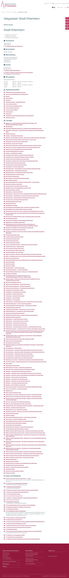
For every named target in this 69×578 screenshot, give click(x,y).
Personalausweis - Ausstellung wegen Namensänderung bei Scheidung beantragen (25, 352)
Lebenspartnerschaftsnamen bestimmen (15, 313)
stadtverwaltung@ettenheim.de (12, 70)
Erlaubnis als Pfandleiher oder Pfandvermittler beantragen (19, 227)
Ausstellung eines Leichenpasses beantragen (16, 164)
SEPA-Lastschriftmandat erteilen (13, 392)
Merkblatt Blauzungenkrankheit (14, 519)
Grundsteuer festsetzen (11, 273)
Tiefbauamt (8, 113)
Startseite (3, 12)
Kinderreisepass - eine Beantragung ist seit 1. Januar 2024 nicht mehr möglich (24, 301)
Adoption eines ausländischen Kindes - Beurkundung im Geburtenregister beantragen (26, 137)
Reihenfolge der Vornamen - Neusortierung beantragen (19, 367)
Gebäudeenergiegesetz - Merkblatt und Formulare (19, 507)
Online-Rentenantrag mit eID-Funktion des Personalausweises (21, 525)
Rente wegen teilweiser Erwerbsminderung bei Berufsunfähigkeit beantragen (24, 386)
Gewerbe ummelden (10, 265)
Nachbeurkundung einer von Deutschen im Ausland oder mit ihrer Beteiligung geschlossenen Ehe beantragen (24, 336)
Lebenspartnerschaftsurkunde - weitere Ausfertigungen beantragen (22, 315)
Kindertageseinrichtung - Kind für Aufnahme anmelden (18, 303)
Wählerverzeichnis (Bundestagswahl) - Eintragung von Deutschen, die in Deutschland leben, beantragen (25, 435)
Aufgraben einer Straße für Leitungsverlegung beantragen (19, 155)
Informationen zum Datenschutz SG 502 (16, 517)
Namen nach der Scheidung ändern (14, 340)
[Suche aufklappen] (67, 18)
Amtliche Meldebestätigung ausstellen (15, 151)
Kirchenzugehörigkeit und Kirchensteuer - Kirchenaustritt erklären (21, 305)
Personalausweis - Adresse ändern (14, 348)
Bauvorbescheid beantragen (12, 176)
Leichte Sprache (57, 3)
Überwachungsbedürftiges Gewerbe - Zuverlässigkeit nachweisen (21, 417)
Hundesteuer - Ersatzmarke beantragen (15, 295)
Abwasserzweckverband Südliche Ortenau (16, 92)
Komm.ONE (64, 576)
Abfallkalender (9, 126)
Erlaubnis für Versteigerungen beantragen (16, 229)
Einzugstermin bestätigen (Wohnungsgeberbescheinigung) (19, 220)
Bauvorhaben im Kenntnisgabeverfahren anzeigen (17, 178)
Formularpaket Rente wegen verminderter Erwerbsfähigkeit (21, 505)
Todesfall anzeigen (10, 415)
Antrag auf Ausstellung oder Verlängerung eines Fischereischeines (22, 490)
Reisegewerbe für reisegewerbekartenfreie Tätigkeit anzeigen (20, 369)
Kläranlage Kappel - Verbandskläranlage (15, 102)
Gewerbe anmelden (10, 264)
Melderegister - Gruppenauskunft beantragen (16, 325)
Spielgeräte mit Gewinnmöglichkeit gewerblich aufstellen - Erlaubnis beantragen (24, 405)
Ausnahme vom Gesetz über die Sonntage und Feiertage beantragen (22, 160)
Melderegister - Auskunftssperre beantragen (16, 323)
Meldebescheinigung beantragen (13, 317)
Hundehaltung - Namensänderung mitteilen (16, 292)
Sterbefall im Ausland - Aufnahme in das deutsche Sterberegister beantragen (24, 411)
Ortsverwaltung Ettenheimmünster (14, 106)
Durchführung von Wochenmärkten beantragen (17, 199)
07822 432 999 (8, 69)
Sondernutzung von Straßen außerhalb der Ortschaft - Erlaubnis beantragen (24, 394)
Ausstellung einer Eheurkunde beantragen (15, 162)
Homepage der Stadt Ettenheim (12, 74)
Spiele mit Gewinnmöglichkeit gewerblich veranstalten (18, 403)
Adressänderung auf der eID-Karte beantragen (17, 141)
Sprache (58, 7)
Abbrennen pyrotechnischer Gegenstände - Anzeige (19, 478)
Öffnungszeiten (6, 563)
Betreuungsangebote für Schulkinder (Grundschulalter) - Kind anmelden (22, 182)
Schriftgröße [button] (45, 3)
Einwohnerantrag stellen (11, 218)
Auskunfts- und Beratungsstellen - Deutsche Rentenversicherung (22, 497)
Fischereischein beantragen (12, 240)
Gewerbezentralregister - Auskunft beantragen (17, 269)
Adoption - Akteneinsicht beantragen (14, 135)
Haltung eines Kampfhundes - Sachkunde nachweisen (18, 286)
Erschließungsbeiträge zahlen (13, 235)
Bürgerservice (14, 12)
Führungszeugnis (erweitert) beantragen (15, 250)
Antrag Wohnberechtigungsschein (15, 496)
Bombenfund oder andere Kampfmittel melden (17, 186)
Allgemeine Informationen (11, 34)
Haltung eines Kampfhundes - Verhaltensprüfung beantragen (20, 288)
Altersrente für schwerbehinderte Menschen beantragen (19, 149)
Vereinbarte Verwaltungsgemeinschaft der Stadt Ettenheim (20, 115)
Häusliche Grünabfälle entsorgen (13, 282)
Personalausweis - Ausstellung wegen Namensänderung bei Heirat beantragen (24, 350)
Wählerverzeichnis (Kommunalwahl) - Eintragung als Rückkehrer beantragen (24, 451)
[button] (67, 23)
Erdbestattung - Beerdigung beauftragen (15, 222)
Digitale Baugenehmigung (13, 501)
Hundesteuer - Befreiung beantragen (14, 294)
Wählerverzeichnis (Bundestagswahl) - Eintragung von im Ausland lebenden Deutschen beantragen (26, 438)
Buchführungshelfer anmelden (13, 190)
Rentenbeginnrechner (12, 529)
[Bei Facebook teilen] (53, 7)
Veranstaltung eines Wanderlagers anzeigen (16, 423)
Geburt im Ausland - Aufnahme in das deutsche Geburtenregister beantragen (24, 254)
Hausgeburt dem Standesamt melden (14, 290)
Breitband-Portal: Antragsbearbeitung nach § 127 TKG (18, 188)
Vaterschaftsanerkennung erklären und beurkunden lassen (19, 421)
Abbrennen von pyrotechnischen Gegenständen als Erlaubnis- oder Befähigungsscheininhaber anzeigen (21, 124)
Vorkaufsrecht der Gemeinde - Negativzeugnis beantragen (19, 427)
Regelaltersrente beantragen (12, 365)
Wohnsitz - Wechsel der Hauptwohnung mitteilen (17, 467)
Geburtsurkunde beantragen (12, 258)
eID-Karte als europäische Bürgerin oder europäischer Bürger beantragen (23, 216)
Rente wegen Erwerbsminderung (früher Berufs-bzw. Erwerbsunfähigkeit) (24, 531)
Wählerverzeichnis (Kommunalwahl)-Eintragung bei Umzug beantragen (22, 455)
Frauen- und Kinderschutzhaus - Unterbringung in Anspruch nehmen (21, 244)
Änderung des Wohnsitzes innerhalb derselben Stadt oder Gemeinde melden (23, 145)
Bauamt (8, 96)
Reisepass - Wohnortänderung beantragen (16, 384)
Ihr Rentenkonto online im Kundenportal (16, 511)
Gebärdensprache (64, 3)
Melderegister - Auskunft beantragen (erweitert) (17, 321)
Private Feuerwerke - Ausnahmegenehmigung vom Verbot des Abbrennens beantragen (26, 361)
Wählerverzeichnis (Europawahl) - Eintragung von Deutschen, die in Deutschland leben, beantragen (26, 445)
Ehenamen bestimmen (11, 203)
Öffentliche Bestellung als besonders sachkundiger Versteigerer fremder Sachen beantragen (24, 345)
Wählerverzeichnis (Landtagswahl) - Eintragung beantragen (20, 457)
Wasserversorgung (10, 117)
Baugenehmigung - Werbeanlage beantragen (16, 170)
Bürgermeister (9, 98)
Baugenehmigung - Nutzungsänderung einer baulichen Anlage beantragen (23, 168)
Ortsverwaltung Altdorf (11, 104)
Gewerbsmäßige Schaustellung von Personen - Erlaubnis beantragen (22, 271)
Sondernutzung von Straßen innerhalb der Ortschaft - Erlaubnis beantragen (23, 396)
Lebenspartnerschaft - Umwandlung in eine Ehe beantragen (20, 311)
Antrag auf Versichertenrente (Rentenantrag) (17, 492)
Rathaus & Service (8, 12)
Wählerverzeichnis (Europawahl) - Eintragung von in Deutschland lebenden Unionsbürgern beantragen (23, 449)
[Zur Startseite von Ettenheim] (8, 5)
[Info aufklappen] (67, 21)
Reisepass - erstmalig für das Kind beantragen (17, 379)
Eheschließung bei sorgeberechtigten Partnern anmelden (19, 209)
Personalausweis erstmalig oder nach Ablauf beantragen (19, 357)
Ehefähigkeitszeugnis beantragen (13, 201)
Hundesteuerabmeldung (12, 509)
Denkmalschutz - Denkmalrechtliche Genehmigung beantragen (20, 197)
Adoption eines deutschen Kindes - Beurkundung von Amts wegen (21, 139)
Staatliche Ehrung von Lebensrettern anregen (16, 409)
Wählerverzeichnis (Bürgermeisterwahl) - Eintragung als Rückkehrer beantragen (25, 430)
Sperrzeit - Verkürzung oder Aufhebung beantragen (18, 401)
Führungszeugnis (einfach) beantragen (15, 248)
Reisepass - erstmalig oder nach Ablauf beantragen (18, 381)
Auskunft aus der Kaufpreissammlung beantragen (17, 159)
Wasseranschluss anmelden (12, 461)
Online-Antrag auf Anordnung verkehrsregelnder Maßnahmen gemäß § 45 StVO (25, 521)
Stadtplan (5, 566)
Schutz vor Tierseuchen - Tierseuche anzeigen (16, 388)
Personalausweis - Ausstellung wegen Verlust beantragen (19, 354)
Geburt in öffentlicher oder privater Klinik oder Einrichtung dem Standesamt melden (25, 256)
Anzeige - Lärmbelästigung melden (14, 153)
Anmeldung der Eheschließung (14, 486)
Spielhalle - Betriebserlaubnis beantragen (15, 407)
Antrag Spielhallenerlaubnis (13, 494)
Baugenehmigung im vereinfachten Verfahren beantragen (19, 172)
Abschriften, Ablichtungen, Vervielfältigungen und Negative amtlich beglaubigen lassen (24, 131)
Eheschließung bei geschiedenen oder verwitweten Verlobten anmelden (22, 207)
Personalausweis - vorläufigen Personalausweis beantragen (20, 355)
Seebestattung (9, 390)
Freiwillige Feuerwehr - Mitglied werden (15, 246)
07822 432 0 (7, 67)
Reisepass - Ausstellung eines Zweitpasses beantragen (18, 371)
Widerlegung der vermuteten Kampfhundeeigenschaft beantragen (21, 463)
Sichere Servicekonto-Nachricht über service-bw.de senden (19, 72)
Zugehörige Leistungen (10, 36)
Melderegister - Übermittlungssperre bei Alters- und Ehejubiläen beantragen (23, 326)
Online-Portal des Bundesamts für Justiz (16, 523)
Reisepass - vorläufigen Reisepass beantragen (16, 383)
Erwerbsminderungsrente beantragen (14, 236)
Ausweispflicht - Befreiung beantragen (15, 166)
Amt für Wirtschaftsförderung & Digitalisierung (17, 94)
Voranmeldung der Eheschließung (13, 425)
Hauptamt (8, 100)
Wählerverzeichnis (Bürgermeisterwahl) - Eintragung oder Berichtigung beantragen (25, 432)
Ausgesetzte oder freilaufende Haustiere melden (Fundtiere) (20, 157)
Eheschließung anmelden (11, 205)
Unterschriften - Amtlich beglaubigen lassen (16, 419)
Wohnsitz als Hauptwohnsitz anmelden (15, 471)
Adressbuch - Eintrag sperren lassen (14, 143)
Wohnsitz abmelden (10, 469)
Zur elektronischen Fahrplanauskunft (14, 46)
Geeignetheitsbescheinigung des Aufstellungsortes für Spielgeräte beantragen (24, 260)
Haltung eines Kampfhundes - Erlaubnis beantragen (18, 284)
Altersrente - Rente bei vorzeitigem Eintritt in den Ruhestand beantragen (23, 147)
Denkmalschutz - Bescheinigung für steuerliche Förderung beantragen (22, 195)
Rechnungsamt (9, 111)
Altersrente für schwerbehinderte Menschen (17, 483)
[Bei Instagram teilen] (54, 7)
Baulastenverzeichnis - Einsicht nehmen (15, 174)
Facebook (50, 556)
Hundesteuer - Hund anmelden (13, 299)
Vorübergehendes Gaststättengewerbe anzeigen (17, 428)
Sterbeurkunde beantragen (12, 413)
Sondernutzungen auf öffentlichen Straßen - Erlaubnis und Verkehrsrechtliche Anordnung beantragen (24, 399)
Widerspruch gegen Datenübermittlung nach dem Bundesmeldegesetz (23, 539)
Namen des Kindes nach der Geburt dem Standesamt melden (20, 339)
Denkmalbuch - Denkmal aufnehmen (14, 191)
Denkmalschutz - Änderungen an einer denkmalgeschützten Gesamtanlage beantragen (26, 193)
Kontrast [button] (51, 3)
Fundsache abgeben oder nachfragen (14, 252)
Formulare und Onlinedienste (11, 37)
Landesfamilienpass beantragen (13, 307)
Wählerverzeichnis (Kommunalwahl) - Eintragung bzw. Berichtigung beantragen (24, 453)
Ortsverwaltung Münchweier (12, 107)
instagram (55, 556)
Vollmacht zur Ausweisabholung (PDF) (16, 535)
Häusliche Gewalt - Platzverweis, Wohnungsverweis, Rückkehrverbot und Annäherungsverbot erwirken (23, 279)
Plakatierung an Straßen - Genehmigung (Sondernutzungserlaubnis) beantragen (24, 359)
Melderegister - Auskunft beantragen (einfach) (17, 319)
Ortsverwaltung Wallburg (12, 109)
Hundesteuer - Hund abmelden (13, 297)
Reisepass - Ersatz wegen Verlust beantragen (16, 377)
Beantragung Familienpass (13, 499)
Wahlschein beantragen (11, 459)
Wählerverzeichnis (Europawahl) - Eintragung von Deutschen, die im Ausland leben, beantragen (25, 442)
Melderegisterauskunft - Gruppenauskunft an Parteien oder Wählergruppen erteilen (25, 328)
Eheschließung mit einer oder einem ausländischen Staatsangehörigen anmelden (24, 211)
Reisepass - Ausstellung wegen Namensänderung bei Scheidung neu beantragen (24, 375)
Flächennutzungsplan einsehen (13, 242)
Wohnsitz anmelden (10, 473)
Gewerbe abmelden (10, 262)
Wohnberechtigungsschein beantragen (15, 465)
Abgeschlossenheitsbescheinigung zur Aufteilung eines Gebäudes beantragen (24, 128)
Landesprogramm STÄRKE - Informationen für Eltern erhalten (20, 309)
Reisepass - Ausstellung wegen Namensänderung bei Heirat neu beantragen (23, 373)
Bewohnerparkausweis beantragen (14, 184)
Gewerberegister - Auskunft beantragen (15, 267)
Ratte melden (9, 363)
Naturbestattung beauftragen (13, 342)
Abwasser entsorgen (10, 133)
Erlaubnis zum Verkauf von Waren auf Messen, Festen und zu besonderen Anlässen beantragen (25, 232)
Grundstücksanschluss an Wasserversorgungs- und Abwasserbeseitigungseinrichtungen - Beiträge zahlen (18, 276)
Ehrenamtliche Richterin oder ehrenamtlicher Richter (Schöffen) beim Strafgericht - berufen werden (25, 214)
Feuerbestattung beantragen (12, 238)
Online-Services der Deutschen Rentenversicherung (19, 527)
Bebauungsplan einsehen (11, 180)
